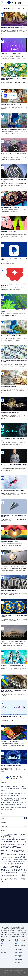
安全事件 (10, 859)
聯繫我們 (22, 970)
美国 (8, 870)
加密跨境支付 (6, 857)
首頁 (2, 945)
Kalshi (16, 837)
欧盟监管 (12, 861)
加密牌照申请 (18, 956)
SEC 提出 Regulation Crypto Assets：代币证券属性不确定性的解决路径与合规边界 (13, 799)
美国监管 (18, 870)
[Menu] (2, 3)
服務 (2, 949)
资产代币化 (10, 879)
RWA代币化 (13, 839)
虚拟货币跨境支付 (11, 872)
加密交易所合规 (12, 844)
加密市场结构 (9, 847)
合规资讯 (3, 952)
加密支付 (6, 851)
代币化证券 (16, 842)
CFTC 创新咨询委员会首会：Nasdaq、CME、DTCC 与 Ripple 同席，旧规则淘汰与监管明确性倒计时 (13, 788)
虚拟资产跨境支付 (11, 875)
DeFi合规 (10, 837)
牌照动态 (11, 864)
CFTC (17, 835)
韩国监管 (17, 879)
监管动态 (19, 864)
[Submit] (25, 818)
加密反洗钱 (21, 844)
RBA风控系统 (18, 949)
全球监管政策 (16, 970)
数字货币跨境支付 (20, 859)
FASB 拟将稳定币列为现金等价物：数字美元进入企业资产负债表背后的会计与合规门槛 (14, 803)
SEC (7, 842)
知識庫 (11, 970)
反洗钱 (18, 857)
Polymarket (4, 839)
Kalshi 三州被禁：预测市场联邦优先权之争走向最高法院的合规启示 (13, 808)
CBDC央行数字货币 (7, 835)
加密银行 (13, 857)
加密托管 (22, 847)
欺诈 (18, 861)
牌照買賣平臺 (18, 959)
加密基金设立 (18, 952)
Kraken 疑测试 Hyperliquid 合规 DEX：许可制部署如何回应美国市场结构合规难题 (13, 794)
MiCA (20, 837)
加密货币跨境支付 (12, 854)
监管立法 (9, 866)
